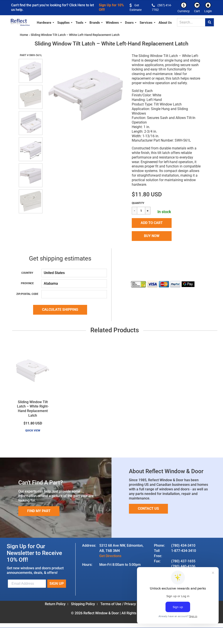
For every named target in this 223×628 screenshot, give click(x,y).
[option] (85, 94)
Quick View (32, 430)
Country (27, 272)
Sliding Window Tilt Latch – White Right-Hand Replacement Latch (33, 409)
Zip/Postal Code (27, 294)
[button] (152, 223)
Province (27, 283)
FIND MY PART (39, 511)
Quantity (138, 203)
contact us (148, 508)
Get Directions (110, 556)
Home (24, 35)
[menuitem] (46, 22)
